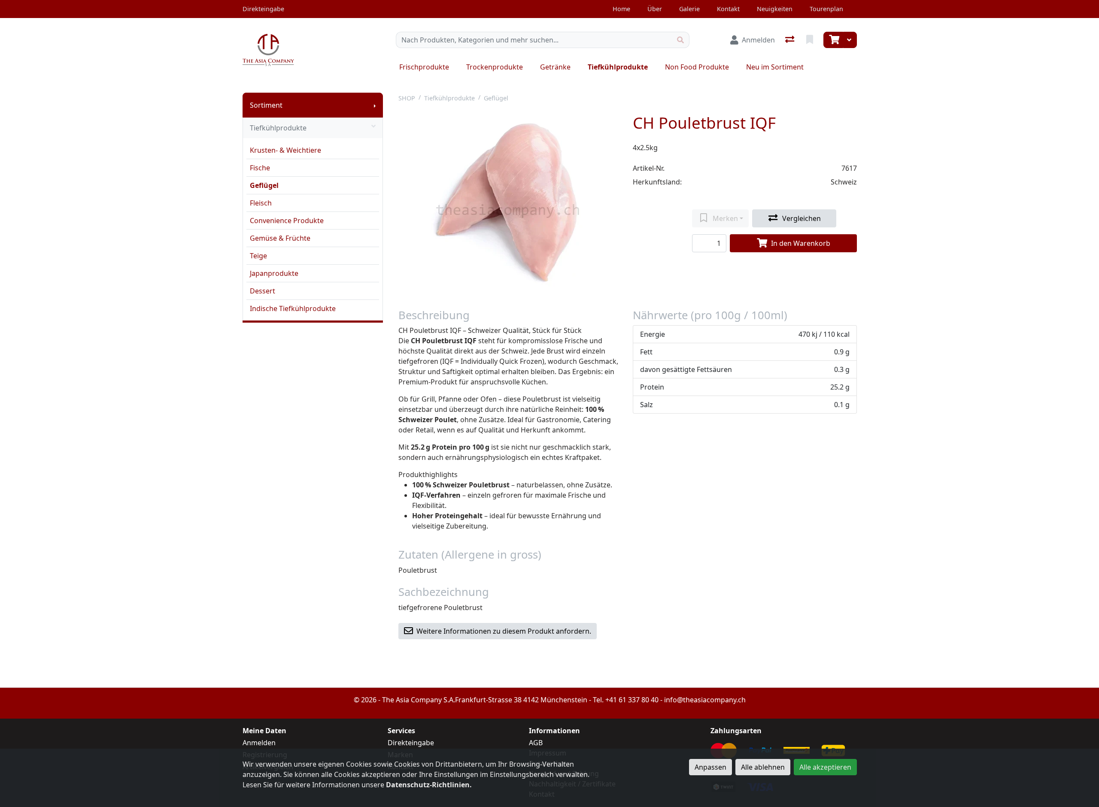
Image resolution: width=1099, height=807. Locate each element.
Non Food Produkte (697, 67)
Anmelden (259, 742)
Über (654, 9)
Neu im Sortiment (775, 67)
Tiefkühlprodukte (618, 67)
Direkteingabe (411, 742)
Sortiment (266, 105)
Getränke (555, 67)
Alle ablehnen (763, 767)
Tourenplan (826, 9)
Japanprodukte (274, 273)
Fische (260, 167)
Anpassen (710, 767)
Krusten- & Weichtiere (285, 150)
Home (621, 9)
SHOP (406, 98)
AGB (536, 742)
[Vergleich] (790, 39)
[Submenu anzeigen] (375, 105)
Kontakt (728, 9)
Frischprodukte (424, 67)
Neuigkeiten (774, 9)
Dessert (262, 291)
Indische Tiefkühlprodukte (293, 308)
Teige (258, 255)
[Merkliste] (810, 39)
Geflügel (264, 185)
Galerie (689, 9)
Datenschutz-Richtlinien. (429, 784)
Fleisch (261, 203)
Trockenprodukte (494, 67)
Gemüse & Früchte (280, 238)
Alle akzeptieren (825, 767)
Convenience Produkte (287, 220)
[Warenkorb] (833, 40)
